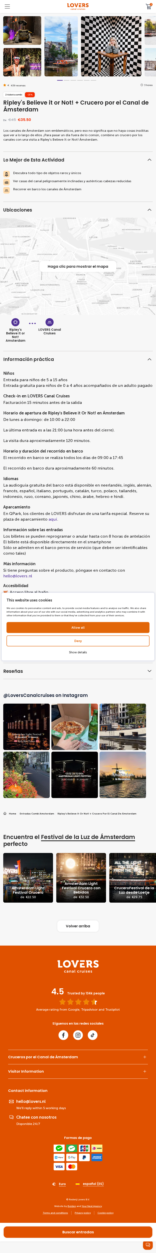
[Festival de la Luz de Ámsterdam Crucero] (28, 878)
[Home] (78, 972)
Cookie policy (106, 1212)
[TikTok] (93, 1035)
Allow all (78, 627)
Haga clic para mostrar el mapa (78, 266)
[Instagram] (78, 1035)
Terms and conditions (55, 1212)
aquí (53, 519)
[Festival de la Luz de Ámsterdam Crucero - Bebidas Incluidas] (81, 878)
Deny (78, 641)
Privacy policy (83, 1212)
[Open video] (22, 30)
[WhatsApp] (148, 1245)
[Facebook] (63, 1035)
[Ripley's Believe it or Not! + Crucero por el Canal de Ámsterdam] (78, 6)
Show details (78, 652)
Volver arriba (78, 926)
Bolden (72, 1206)
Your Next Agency (92, 1206)
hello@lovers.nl (17, 576)
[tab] (60, 80)
